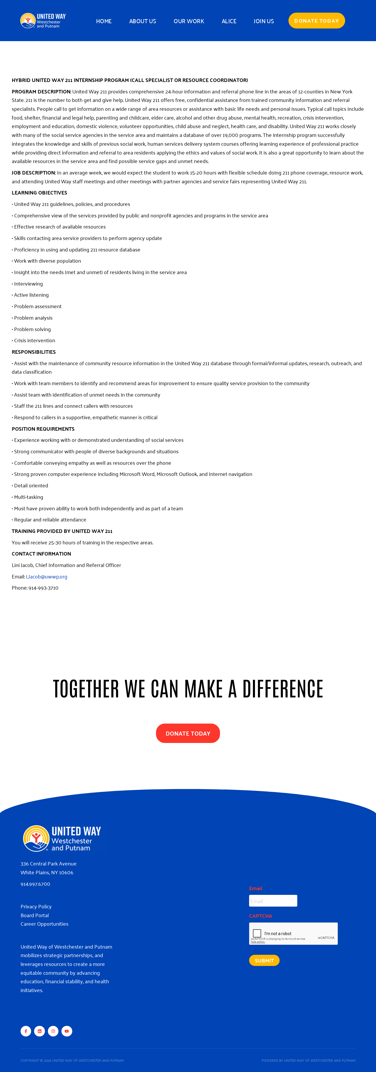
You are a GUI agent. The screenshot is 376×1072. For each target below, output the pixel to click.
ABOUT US (142, 20)
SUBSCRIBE (271, 866)
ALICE (229, 20)
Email (255, 888)
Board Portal (35, 915)
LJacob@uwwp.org (46, 576)
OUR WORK (189, 20)
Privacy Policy (36, 906)
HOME (104, 20)
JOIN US (264, 20)
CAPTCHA (260, 915)
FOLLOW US (43, 1008)
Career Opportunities (44, 923)
